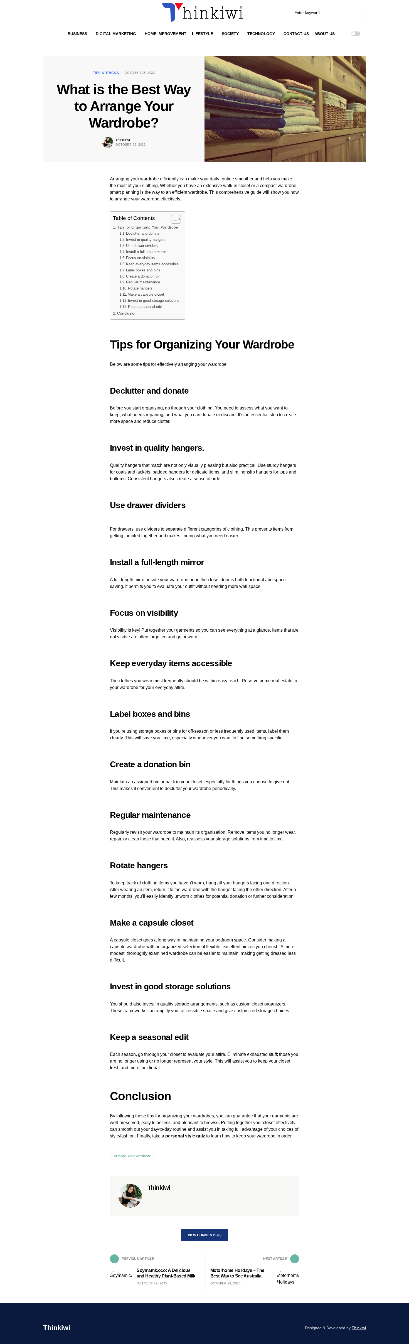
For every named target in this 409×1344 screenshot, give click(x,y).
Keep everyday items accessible (152, 264)
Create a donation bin (143, 276)
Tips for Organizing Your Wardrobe (147, 227)
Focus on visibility (140, 258)
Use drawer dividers (142, 246)
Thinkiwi (122, 139)
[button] (356, 33)
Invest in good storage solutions (153, 300)
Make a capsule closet (146, 294)
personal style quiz (185, 1136)
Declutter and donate (142, 233)
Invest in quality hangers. (146, 239)
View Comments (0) (204, 1235)
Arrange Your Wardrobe (132, 1156)
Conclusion (127, 313)
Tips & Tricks (106, 73)
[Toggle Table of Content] (173, 219)
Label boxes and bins (143, 270)
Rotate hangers (140, 288)
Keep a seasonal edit (145, 307)
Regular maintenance (143, 282)
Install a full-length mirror (146, 252)
